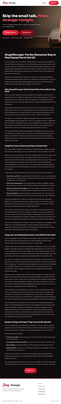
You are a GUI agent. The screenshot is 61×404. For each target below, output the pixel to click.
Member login (41, 394)
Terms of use (41, 386)
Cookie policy (41, 391)
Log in (44, 3)
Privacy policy (41, 389)
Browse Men (27, 32)
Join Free (53, 3)
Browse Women (11, 32)
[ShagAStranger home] (9, 2)
